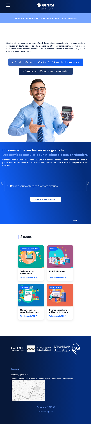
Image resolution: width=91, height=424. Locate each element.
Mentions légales (45, 411)
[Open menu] (8, 5)
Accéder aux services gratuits (47, 199)
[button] (7, 183)
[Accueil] (45, 6)
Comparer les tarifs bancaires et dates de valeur (47, 71)
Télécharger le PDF (28, 277)
